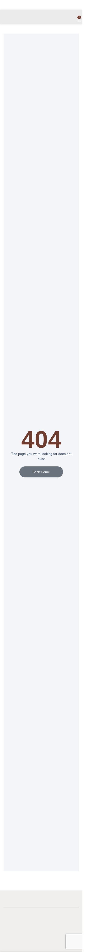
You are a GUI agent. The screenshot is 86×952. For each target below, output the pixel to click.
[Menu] (5, 17)
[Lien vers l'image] (38, 931)
